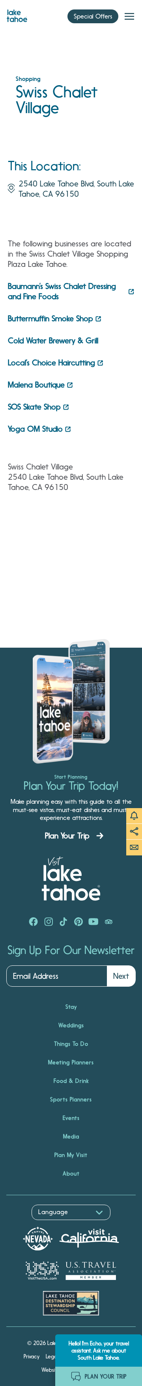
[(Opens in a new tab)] (33, 922)
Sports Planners (71, 1099)
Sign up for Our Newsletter (71, 950)
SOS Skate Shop (34, 407)
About (71, 1173)
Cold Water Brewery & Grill (54, 340)
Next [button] (121, 976)
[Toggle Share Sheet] (134, 832)
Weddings (71, 1025)
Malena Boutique (36, 384)
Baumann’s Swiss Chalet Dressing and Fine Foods (62, 291)
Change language (29, 1224)
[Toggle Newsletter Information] (134, 847)
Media (71, 1136)
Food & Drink (71, 1081)
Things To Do (71, 1044)
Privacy (31, 1356)
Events (71, 1118)
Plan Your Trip (67, 836)
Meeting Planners (71, 1062)
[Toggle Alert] (134, 816)
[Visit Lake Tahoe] (17, 13)
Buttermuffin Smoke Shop (50, 318)
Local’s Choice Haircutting (51, 362)
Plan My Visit (71, 1155)
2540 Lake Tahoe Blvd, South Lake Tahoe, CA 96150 (76, 189)
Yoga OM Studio (35, 429)
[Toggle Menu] (129, 16)
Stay (71, 1007)
